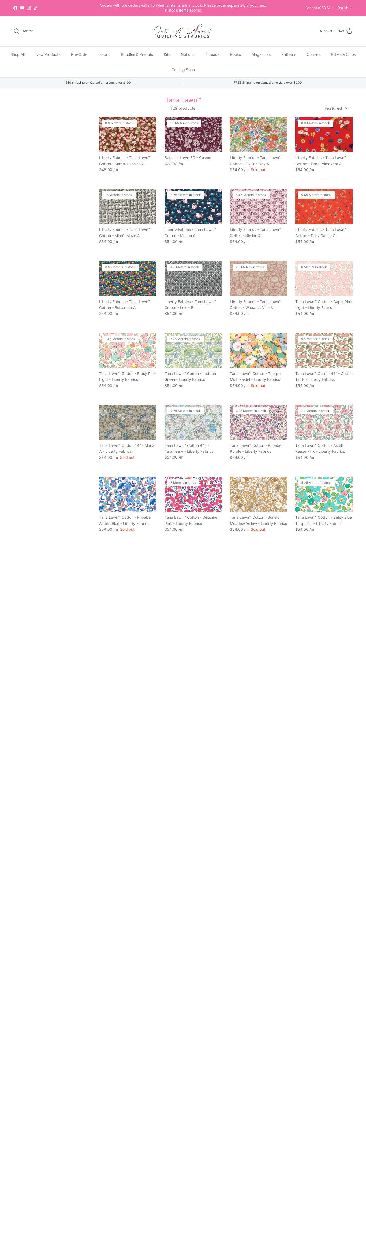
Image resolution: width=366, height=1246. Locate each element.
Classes (313, 54)
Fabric (104, 54)
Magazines (261, 54)
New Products (47, 54)
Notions (187, 54)
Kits (167, 54)
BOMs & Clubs (343, 54)
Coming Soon (183, 69)
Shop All (17, 54)
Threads (212, 54)
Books (235, 54)
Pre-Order (80, 54)
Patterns (288, 54)
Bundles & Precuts (137, 54)
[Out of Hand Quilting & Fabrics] (183, 31)
